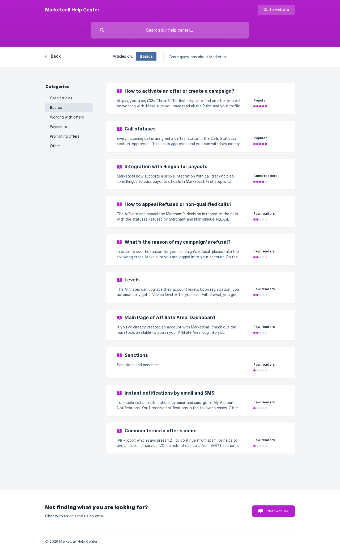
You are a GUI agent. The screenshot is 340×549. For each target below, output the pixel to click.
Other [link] (55, 146)
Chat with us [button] (277, 511)
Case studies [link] (61, 98)
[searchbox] (170, 30)
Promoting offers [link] (64, 136)
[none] (72, 10)
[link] (200, 98)
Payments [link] (58, 127)
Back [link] (56, 56)
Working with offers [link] (67, 117)
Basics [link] (56, 107)
